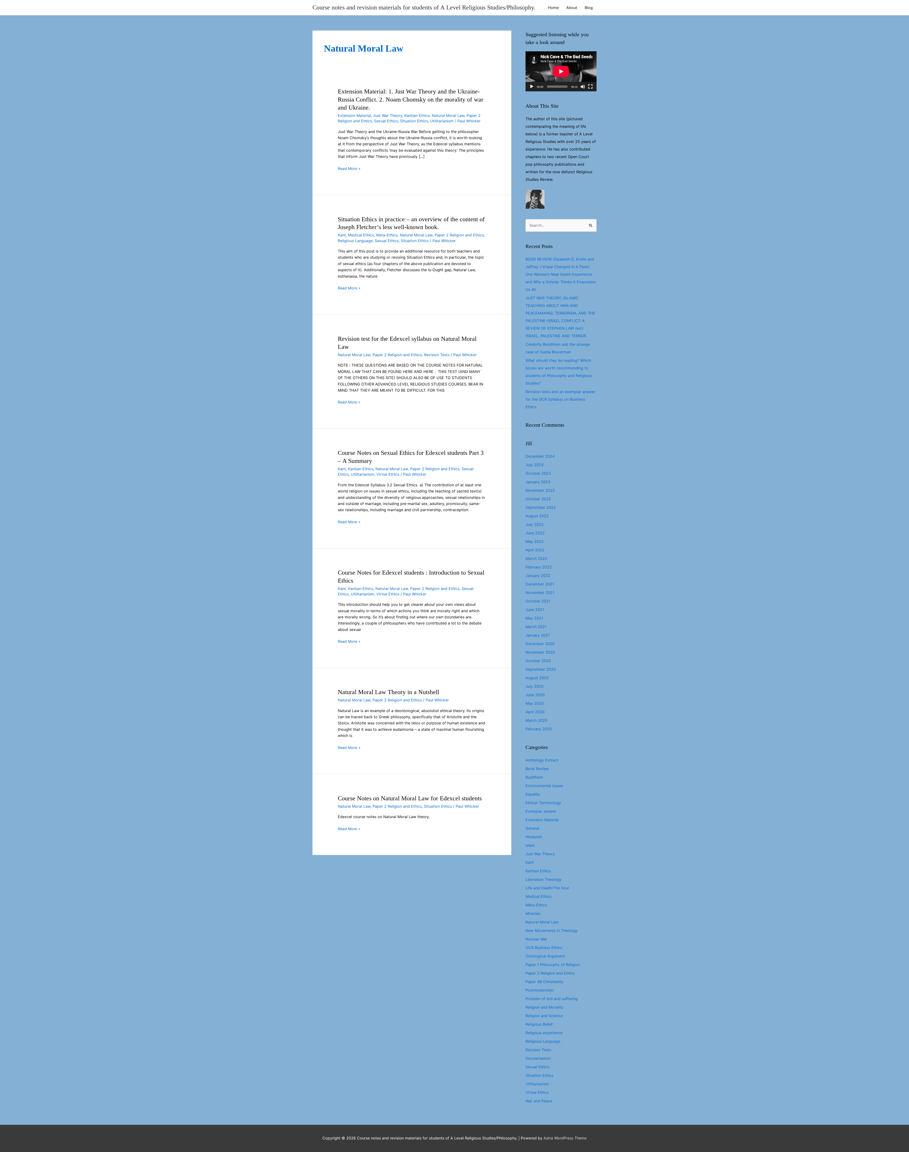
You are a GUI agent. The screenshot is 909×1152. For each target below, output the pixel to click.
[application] (561, 71)
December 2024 (540, 456)
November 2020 (540, 652)
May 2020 (535, 703)
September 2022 (541, 507)
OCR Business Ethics (544, 947)
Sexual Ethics (386, 121)
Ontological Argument (545, 956)
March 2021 (536, 626)
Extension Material (354, 115)
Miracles (533, 913)
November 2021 (540, 592)
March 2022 (536, 558)
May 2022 (535, 541)
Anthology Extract (542, 760)
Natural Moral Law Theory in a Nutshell (388, 692)
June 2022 (535, 533)
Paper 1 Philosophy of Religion (553, 964)
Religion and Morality (544, 1007)
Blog (589, 7)
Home (553, 7)
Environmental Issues (544, 785)
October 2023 (538, 473)
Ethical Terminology (543, 802)
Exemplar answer (541, 811)
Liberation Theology (543, 879)
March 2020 (536, 720)
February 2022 (539, 567)
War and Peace (539, 1101)
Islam (530, 845)
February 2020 (539, 729)
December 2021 (540, 584)
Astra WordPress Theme (565, 1138)
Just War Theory (387, 115)
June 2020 (535, 694)
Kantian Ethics (417, 115)
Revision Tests (437, 354)
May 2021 (534, 618)
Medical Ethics (361, 235)
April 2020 (535, 711)
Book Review (537, 768)
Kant (342, 235)
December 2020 (540, 643)
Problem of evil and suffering (552, 998)
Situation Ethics (414, 121)
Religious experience (544, 1032)
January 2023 (538, 481)
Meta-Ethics (387, 235)
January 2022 (538, 575)
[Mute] (582, 86)
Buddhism (534, 777)
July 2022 (535, 524)
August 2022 (537, 516)
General (532, 828)
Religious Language (355, 240)
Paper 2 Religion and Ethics (459, 235)
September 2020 (541, 669)
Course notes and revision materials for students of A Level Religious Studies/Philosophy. (423, 7)
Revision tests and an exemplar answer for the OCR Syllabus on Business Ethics (560, 399)
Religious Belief (539, 1024)
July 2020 (535, 686)
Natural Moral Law (448, 115)
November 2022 (540, 490)
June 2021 (535, 609)
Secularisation (538, 1058)
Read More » (349, 169)
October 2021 (538, 601)
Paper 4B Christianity (544, 981)
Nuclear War (536, 939)
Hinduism (534, 836)
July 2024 (535, 464)
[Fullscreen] (590, 86)
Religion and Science (544, 1015)
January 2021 (538, 635)
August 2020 (537, 677)
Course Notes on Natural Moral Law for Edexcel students (410, 798)
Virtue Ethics (387, 474)
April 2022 (535, 550)
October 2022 (538, 498)
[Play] (531, 86)
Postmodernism (539, 990)
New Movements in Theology (552, 930)
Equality (533, 794)
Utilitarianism (442, 121)
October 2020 (538, 660)
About (571, 7)
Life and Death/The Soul (547, 888)
